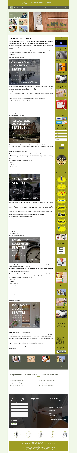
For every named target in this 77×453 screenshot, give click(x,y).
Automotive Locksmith (16, 365)
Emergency (29, 7)
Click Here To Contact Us (61, 98)
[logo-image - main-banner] (48, 22)
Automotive (16, 7)
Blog (66, 7)
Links (47, 448)
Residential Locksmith (31, 365)
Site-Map (43, 448)
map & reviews (52, 443)
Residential (22, 7)
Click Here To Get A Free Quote (61, 348)
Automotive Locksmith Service (61, 73)
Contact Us (46, 7)
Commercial (34, 7)
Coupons (40, 7)
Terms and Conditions (54, 7)
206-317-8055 (23, 3)
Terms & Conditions (32, 448)
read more (11, 16)
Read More (16, 366)
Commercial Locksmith (60, 365)
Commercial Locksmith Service (61, 61)
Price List (61, 7)
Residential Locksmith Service (61, 49)
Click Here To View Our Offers (61, 244)
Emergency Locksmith (46, 365)
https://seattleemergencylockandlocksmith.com (43, 444)
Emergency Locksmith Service (61, 87)
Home (11, 7)
